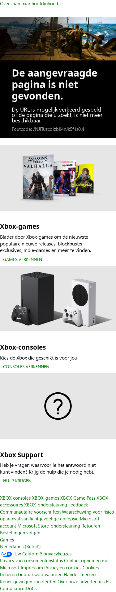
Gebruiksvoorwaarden (40, 574)
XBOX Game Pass (77, 498)
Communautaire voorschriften (30, 512)
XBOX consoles (15, 498)
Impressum (32, 567)
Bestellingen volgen (20, 532)
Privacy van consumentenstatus (31, 560)
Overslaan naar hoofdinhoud (29, 3)
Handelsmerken (80, 574)
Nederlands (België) (20, 546)
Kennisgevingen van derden (28, 581)
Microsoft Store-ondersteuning (48, 526)
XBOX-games (45, 498)
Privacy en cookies (62, 567)
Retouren (90, 526)
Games (7, 540)
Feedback (78, 504)
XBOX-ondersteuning (45, 504)
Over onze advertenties (81, 581)
